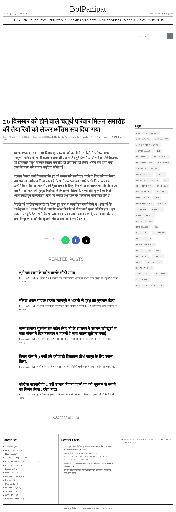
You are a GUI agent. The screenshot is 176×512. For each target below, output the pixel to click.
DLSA (157, 198)
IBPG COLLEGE (142, 227)
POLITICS (41, 20)
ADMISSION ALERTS (83, 20)
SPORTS (9, 495)
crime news (162, 186)
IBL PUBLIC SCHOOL (144, 221)
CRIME (27, 20)
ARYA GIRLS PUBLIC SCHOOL (148, 145)
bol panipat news (69, 137)
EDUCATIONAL (58, 20)
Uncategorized (12, 499)
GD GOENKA (141, 209)
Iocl (156, 227)
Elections (9, 469)
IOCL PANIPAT (142, 233)
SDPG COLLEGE (142, 274)
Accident (9, 446)
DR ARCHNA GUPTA (144, 203)
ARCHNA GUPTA (143, 139)
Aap (138, 133)
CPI (165, 180)
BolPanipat (88, 8)
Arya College (161, 139)
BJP (158, 151)
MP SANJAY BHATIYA (145, 244)
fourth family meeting (100, 137)
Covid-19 (160, 174)
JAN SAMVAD (159, 233)
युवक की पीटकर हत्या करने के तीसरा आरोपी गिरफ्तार (81, 453)
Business (9, 454)
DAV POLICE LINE (143, 192)
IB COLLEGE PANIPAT (144, 215)
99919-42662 (163, 439)
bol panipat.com (83, 137)
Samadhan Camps (144, 268)
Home (17, 20)
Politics (8, 484)
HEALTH (9, 472)
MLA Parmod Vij (143, 239)
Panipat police (143, 250)
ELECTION (162, 203)
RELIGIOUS (10, 112)
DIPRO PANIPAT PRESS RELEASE (21, 461)
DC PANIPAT (161, 192)
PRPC (138, 262)
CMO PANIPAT (164, 163)
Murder (8, 480)
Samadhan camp (154, 262)
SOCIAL (8, 491)
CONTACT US (155, 20)
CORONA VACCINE (143, 174)
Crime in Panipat (143, 186)
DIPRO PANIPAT (134, 20)
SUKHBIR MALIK (143, 280)
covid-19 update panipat (147, 180)
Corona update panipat (147, 168)
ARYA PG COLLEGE (143, 151)
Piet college (142, 256)
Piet (157, 250)
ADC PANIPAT (151, 133)
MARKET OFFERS (110, 20)
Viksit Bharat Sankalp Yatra (149, 286)
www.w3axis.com (132, 442)
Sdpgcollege (161, 274)
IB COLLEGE (157, 209)
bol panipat (56, 137)
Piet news (157, 256)
